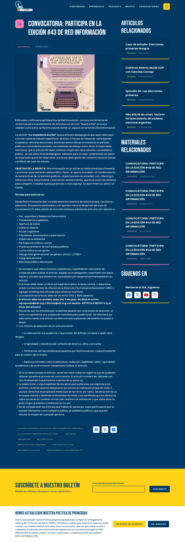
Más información (26, 536)
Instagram (155, 295)
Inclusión (70, 434)
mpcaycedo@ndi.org (31, 303)
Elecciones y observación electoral (38, 434)
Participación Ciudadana (32, 445)
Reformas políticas (29, 450)
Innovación (24, 439)
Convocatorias (149, 6)
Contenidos (77, 6)
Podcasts (114, 6)
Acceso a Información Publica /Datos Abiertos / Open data (50, 428)
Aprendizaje (96, 6)
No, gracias (158, 524)
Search (166, 6)
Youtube (146, 295)
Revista (130, 6)
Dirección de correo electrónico (108, 483)
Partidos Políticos (63, 445)
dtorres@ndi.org (56, 303)
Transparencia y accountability (64, 450)
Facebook (129, 295)
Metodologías (45, 439)
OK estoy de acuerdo (129, 524)
